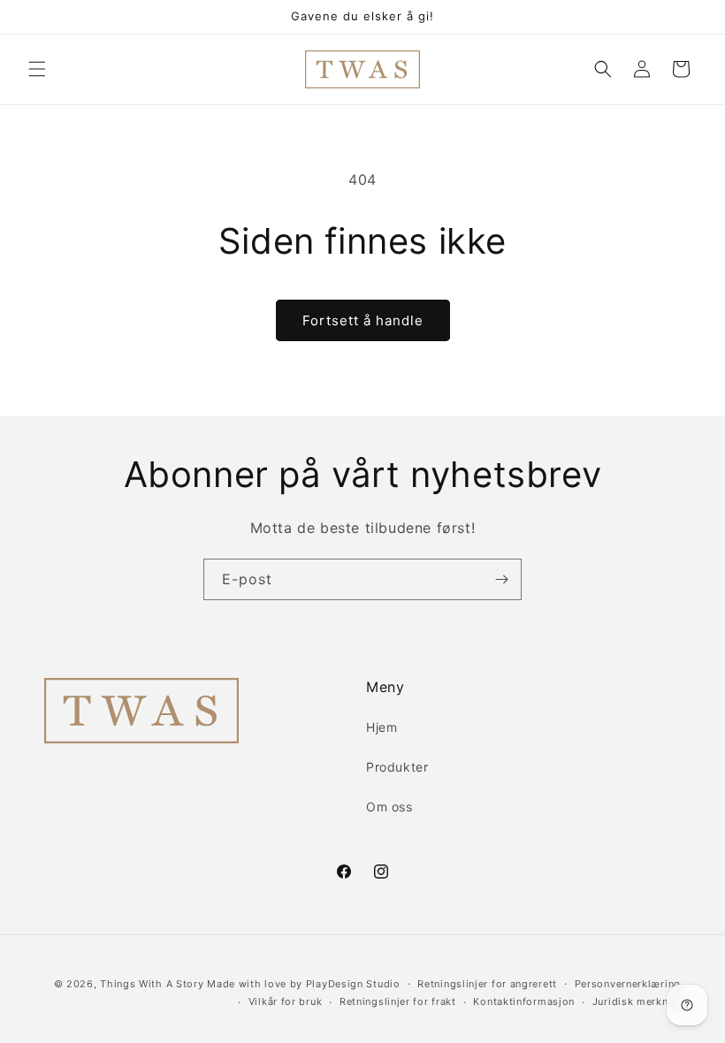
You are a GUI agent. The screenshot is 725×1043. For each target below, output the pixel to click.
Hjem (381, 727)
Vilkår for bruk (285, 1001)
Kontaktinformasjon (524, 1001)
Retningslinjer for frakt (398, 1001)
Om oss (389, 806)
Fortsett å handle (363, 320)
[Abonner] (501, 579)
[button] (37, 68)
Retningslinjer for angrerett (487, 984)
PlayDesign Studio (353, 984)
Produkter (397, 766)
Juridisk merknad (636, 1001)
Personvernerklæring (628, 984)
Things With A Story (151, 984)
